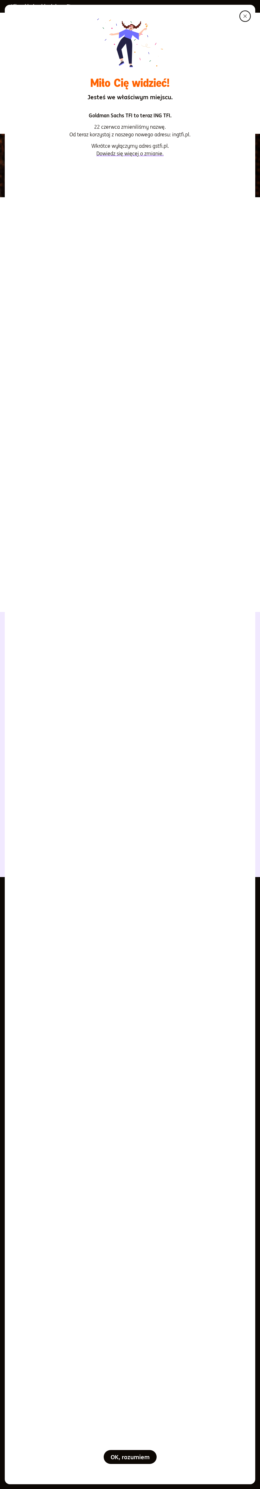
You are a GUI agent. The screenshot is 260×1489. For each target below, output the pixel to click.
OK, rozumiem (130, 1457)
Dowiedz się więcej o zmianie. (130, 153)
